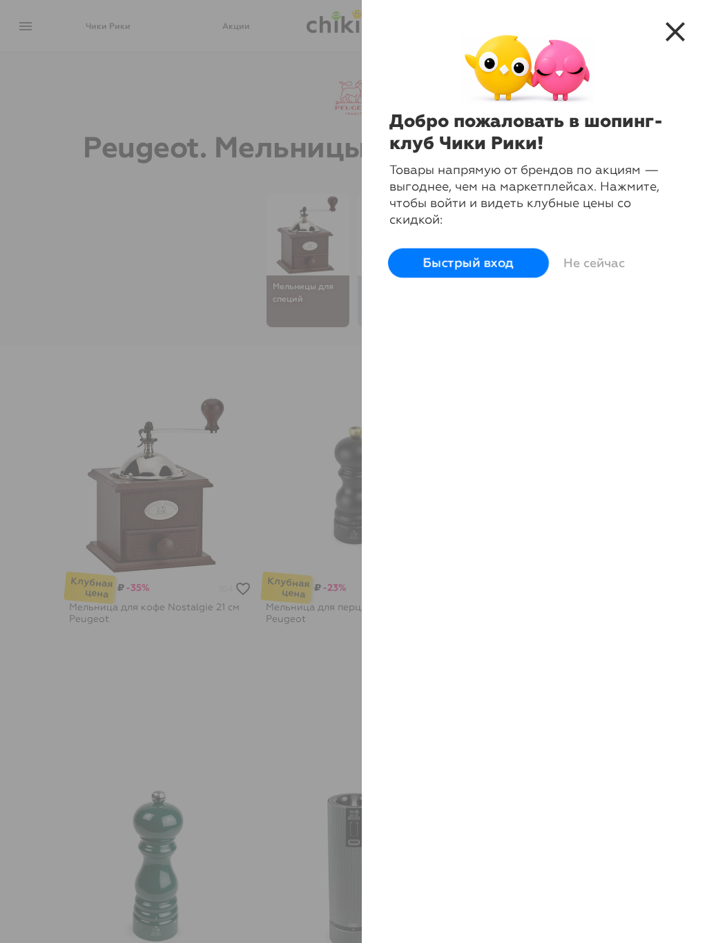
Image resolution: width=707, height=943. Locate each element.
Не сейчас (594, 263)
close (675, 31)
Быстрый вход (468, 263)
